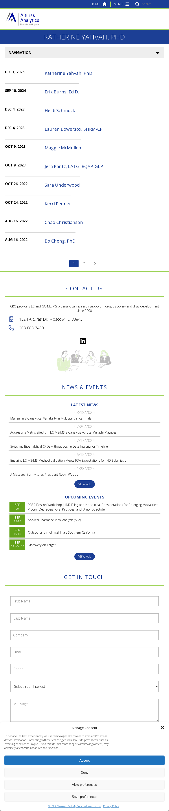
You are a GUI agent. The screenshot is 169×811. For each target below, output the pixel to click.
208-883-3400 (31, 327)
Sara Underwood (62, 185)
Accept (84, 760)
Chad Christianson (64, 222)
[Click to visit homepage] (22, 19)
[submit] (137, 4)
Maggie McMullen (63, 148)
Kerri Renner (58, 204)
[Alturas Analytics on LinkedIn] (82, 341)
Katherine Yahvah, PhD (68, 73)
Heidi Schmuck (60, 110)
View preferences (84, 784)
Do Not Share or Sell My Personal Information (74, 806)
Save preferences (84, 796)
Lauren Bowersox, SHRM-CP (74, 129)
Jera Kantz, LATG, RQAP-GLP (74, 166)
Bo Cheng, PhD (60, 241)
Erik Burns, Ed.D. (62, 92)
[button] (162, 727)
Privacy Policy (111, 806)
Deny (84, 772)
